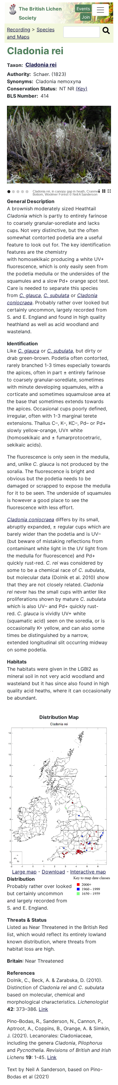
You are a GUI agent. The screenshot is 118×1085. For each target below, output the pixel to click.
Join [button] (86, 17)
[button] (59, 794)
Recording (18, 30)
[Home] (14, 9)
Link (43, 1009)
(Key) (81, 89)
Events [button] (83, 8)
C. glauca (30, 295)
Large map (24, 872)
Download (53, 872)
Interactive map (88, 872)
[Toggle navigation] (100, 10)
